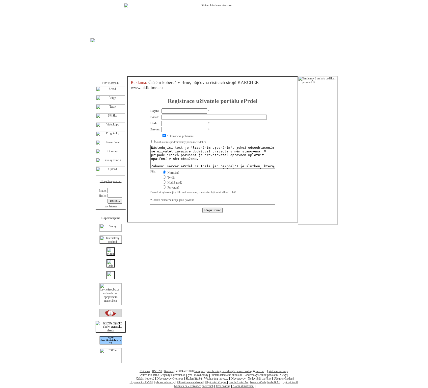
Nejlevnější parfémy (259, 378)
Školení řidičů (194, 378)
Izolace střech (258, 382)
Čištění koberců (145, 378)
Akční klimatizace (243, 386)
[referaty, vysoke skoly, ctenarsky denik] (111, 330)
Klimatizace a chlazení (190, 382)
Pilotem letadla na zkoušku (226, 375)
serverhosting (244, 371)
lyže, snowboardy (197, 375)
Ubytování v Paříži (141, 382)
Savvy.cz (199, 371)
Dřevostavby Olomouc (170, 378)
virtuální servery (278, 371)
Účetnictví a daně (284, 378)
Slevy (283, 375)
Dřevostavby (238, 378)
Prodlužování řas (238, 382)
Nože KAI (273, 382)
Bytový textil (290, 382)
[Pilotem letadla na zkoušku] (214, 33)
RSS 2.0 (157, 371)
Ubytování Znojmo (216, 382)
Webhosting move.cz (216, 378)
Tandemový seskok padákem (261, 375)
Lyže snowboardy (164, 382)
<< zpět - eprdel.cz (111, 181)
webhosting (214, 371)
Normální (113, 83)
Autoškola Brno (149, 375)
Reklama (145, 371)
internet (260, 371)
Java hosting (223, 386)
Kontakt (169, 371)
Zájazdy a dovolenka (173, 375)
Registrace (111, 206)
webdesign (228, 371)
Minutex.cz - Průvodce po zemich (194, 386)
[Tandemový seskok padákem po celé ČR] (318, 223)
